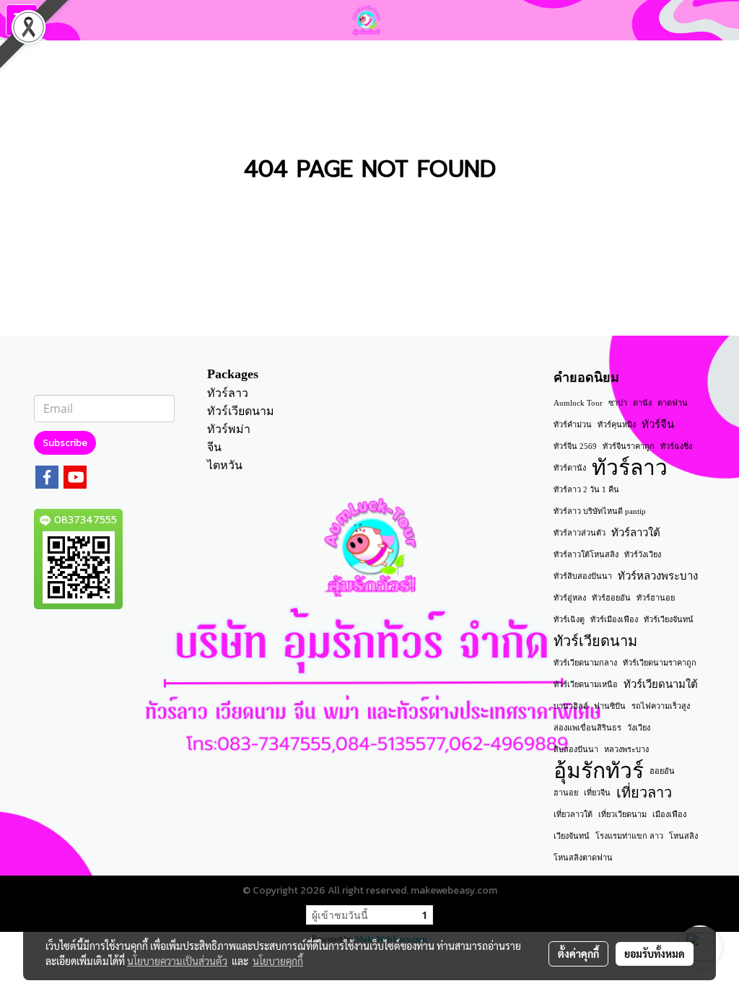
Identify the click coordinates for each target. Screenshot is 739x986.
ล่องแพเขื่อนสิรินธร (587, 727)
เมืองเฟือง (669, 814)
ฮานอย (566, 792)
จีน (214, 447)
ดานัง (642, 402)
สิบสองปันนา (576, 749)
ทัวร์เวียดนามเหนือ (586, 684)
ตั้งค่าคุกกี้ (578, 953)
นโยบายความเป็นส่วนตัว (177, 960)
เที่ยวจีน (597, 792)
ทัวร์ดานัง (570, 467)
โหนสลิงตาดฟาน (583, 857)
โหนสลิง (683, 836)
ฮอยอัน (662, 771)
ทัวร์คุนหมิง (617, 424)
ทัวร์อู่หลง (570, 597)
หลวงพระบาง (626, 749)
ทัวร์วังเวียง (642, 554)
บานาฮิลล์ (571, 706)
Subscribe (65, 442)
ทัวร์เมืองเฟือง (614, 619)
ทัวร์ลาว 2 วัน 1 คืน (586, 489)
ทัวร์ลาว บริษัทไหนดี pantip (600, 511)
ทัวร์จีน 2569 (575, 446)
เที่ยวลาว (644, 792)
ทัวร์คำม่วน (573, 424)
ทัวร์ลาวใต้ (635, 532)
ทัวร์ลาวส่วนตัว (579, 532)
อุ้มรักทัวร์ (599, 771)
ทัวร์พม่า (228, 429)
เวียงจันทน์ (572, 836)
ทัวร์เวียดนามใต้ (661, 684)
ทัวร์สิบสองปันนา (583, 576)
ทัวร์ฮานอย (656, 597)
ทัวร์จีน (658, 424)
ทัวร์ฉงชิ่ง (676, 446)
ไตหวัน (224, 465)
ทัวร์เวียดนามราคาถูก (659, 662)
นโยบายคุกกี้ (278, 960)
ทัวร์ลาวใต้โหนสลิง (586, 554)
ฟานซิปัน (610, 706)
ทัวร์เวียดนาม (240, 411)
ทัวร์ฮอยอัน (611, 597)
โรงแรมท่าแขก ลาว (629, 836)
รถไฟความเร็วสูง (660, 706)
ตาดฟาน (672, 402)
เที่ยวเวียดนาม (622, 814)
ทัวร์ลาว (227, 393)
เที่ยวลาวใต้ (573, 814)
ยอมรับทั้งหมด (654, 953)
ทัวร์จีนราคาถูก (629, 446)
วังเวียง (638, 727)
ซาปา (617, 402)
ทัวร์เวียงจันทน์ (669, 619)
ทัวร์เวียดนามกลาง (585, 662)
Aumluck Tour (578, 402)
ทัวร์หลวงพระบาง (658, 576)
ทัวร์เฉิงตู (569, 619)
